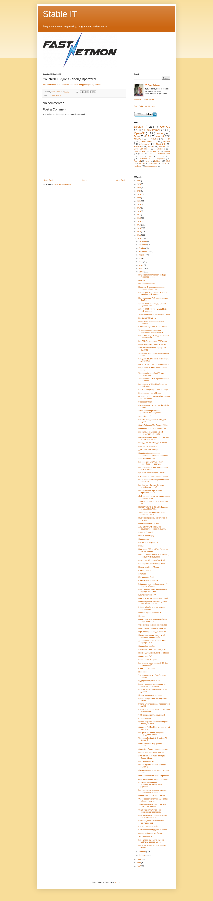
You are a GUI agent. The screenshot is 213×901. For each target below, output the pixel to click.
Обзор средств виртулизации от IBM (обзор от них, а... (153, 800)
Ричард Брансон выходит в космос (152, 443)
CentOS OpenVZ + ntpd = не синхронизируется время (149, 811)
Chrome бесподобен (146, 646)
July (140, 258)
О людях (141, 616)
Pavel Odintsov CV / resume (145, 106)
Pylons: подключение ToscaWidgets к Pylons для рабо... (153, 723)
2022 (139, 198)
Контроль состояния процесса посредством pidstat (151, 734)
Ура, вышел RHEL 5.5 (147, 318)
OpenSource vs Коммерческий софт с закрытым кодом (153, 620)
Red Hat (137, 161)
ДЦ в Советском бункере (148, 450)
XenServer (138, 166)
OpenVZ (140, 133)
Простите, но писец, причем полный (153, 598)
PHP (147, 136)
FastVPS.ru (155, 151)
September (143, 252)
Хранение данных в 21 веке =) (150, 393)
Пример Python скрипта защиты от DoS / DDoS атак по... (152, 603)
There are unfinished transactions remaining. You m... (151, 514)
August (142, 255)
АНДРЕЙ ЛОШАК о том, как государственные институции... (152, 528)
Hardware (138, 147)
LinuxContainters (151, 166)
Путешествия (140, 151)
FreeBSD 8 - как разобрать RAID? (152, 344)
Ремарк (141, 546)
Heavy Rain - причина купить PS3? (152, 628)
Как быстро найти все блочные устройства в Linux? (151, 486)
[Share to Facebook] (91, 91)
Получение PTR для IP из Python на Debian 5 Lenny (153, 550)
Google (167, 151)
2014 (139, 225)
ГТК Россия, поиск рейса (148, 826)
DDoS (167, 161)
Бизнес (160, 149)
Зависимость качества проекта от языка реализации (152, 805)
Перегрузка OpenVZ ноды (149, 567)
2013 (139, 228)
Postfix (150, 147)
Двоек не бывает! (145, 532)
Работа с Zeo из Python (148, 660)
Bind (141, 156)
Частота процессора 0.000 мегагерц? (153, 390)
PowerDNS (153, 163)
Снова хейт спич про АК (148, 581)
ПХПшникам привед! (146, 284)
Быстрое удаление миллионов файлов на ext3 (151, 822)
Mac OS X (160, 144)
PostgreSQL (161, 159)
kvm (148, 161)
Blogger (117, 882)
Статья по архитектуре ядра (150, 695)
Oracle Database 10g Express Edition (153, 425)
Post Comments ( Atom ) (62, 184)
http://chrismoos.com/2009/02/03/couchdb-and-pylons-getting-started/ (72, 85)
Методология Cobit (146, 577)
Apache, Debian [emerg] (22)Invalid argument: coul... (152, 305)
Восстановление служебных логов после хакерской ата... (152, 816)
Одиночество (143, 539)
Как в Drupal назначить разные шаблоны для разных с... (151, 841)
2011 (139, 235)
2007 (139, 866)
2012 (139, 232)
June (141, 262)
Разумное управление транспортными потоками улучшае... (150, 785)
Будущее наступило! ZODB (149, 681)
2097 (139, 181)
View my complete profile (144, 99)
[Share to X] (88, 91)
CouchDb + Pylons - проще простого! (153, 749)
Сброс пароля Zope (146, 669)
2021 (139, 201)
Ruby (164, 163)
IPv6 (141, 154)
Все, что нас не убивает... (148, 543)
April (141, 269)
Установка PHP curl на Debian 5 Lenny (154, 314)
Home (84, 180)
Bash (136, 136)
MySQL (138, 139)
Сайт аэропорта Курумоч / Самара (152, 830)
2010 (139, 238)
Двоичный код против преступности (153, 779)
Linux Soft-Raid (141, 149)
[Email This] (81, 91)
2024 (139, 191)
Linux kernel (152, 130)
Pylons (58, 95)
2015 (139, 221)
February (142, 852)
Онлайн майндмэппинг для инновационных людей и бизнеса (153, 454)
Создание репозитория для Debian (153, 476)
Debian (140, 126)
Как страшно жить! (146, 761)
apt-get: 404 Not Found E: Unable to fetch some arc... (152, 310)
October (142, 248)
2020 (139, 204)
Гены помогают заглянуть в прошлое (153, 776)
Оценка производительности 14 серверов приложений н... (151, 636)
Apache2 (160, 136)
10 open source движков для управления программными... (151, 331)
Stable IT (60, 14)
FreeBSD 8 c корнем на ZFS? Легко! (152, 341)
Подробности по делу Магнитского (152, 428)
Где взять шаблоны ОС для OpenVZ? (153, 364)
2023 (139, 194)
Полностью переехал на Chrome (151, 796)
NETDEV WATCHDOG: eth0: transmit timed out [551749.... (153, 508)
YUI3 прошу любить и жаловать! (151, 715)
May (140, 265)
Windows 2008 (164, 154)
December (143, 241)
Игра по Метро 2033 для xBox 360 (152, 632)
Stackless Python (145, 402)
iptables (166, 141)
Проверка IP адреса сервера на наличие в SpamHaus (151, 288)
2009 (139, 859)
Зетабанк (142, 574)
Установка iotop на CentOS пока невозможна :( (151, 374)
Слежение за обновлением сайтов (152, 625)
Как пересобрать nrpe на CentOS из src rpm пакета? (153, 468)
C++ (151, 154)
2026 (139, 184)
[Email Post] (77, 92)
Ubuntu (161, 156)
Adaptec (162, 147)
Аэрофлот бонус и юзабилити (150, 833)
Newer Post (48, 180)
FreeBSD (154, 139)
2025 (139, 188)
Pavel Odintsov (154, 85)
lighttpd (157, 161)
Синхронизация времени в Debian (152, 327)
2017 (139, 215)
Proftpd (142, 163)
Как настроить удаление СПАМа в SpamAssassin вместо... (152, 294)
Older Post (120, 180)
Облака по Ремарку (146, 536)
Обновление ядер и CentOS (149, 523)
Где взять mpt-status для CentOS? (152, 473)
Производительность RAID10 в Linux (153, 653)
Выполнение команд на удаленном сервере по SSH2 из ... (152, 590)
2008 (139, 863)
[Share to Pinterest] (94, 91)
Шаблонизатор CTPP (147, 595)
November (143, 245)
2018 (139, 211)
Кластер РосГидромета (148, 446)
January (142, 855)
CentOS (165, 126)
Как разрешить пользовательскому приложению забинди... (152, 791)
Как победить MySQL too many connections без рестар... (150, 463)
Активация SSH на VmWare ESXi (151, 560)
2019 (139, 208)
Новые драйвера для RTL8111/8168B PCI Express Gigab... (153, 438)
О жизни (141, 280)
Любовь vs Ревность (146, 458)
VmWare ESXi (145, 159)
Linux (150, 156)
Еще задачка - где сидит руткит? (151, 564)
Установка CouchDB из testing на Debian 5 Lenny (151, 757)
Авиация (145, 144)
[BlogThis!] (84, 91)
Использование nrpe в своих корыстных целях (150, 492)
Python (160, 133)
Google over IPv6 (145, 656)
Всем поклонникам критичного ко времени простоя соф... (151, 685)
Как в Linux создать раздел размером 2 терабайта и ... (153, 337)
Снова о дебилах (145, 570)
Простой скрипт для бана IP (149, 613)
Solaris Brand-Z (144, 416)
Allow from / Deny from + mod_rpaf (151, 649)
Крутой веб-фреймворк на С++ (151, 753)
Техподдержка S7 (145, 836)
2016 (139, 218)
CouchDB (51, 95)
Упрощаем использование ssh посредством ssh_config (150, 433)
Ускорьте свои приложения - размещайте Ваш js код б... (150, 412)
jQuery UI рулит (144, 718)
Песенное (142, 672)
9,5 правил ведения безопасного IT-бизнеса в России (153, 585)
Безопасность (148, 141)
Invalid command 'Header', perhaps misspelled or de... (152, 276)
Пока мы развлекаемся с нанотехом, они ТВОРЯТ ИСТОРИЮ (153, 556)
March (141, 272)
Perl (168, 139)
